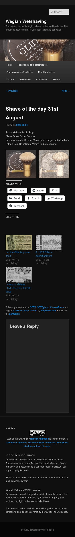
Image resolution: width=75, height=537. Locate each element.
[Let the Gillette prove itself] (19, 242)
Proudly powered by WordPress (37, 529)
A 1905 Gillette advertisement (44, 254)
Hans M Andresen (39, 438)
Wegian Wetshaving (26, 21)
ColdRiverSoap (21, 310)
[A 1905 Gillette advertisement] (49, 242)
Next (65, 90)
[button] (21, 164)
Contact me (42, 79)
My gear (11, 79)
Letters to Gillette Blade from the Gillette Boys (18, 287)
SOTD (33, 307)
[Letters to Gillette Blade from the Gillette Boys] (19, 274)
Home (10, 64)
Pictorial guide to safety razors (33, 64)
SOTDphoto (43, 307)
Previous (12, 90)
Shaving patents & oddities (20, 72)
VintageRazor (57, 307)
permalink (14, 313)
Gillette (33, 310)
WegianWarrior (48, 310)
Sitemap (57, 79)
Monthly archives (46, 72)
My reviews (25, 79)
